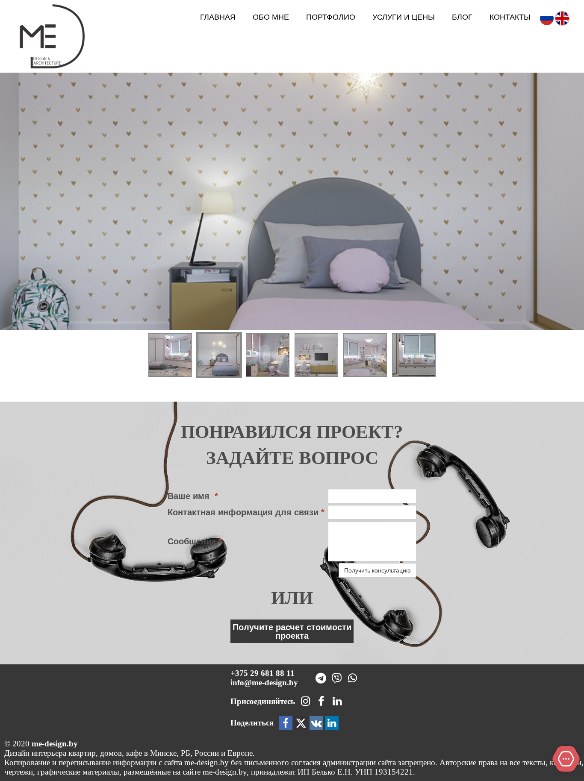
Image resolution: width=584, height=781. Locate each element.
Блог (462, 17)
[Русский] (547, 17)
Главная (218, 17)
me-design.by (55, 743)
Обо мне (271, 17)
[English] (562, 17)
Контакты (510, 17)
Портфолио (330, 17)
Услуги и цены (403, 17)
